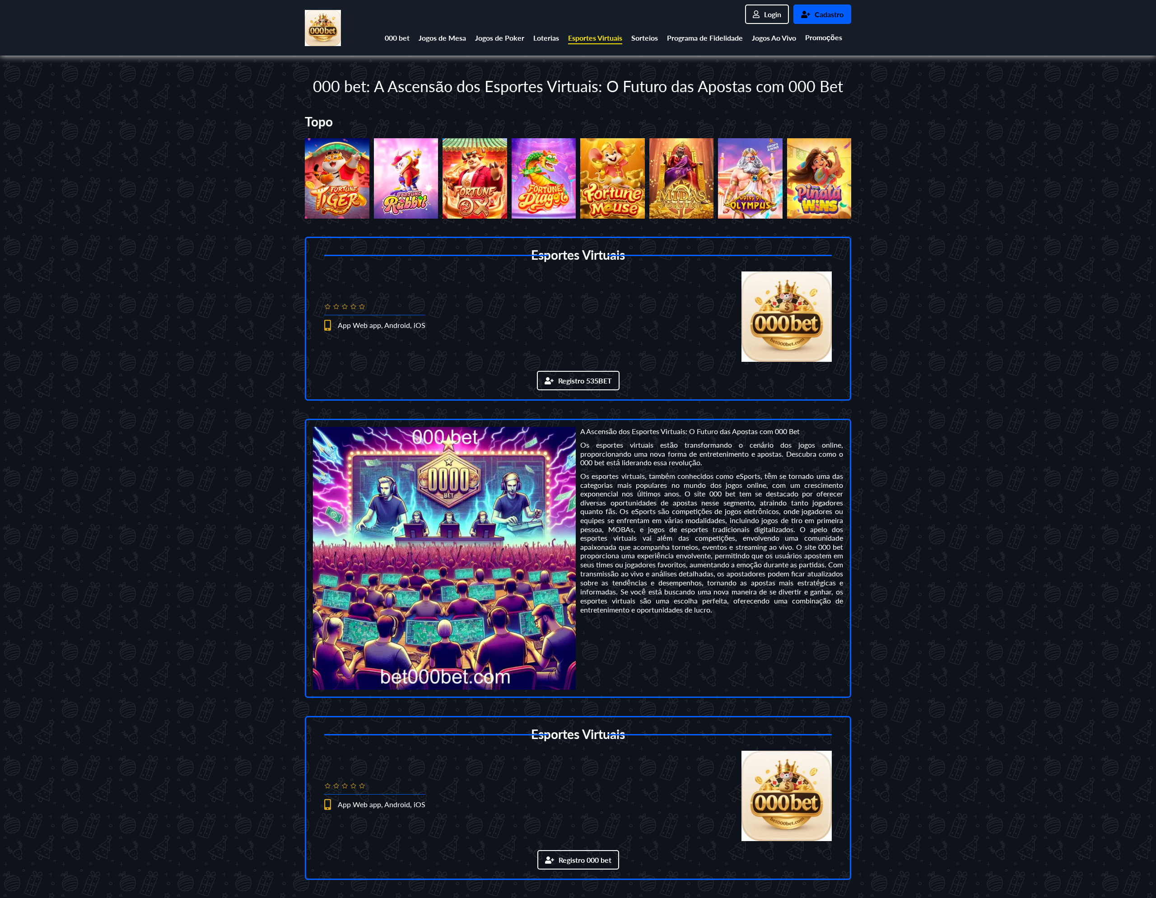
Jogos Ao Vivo (774, 37)
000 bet (397, 37)
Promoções (823, 37)
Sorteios (644, 37)
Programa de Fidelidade (705, 37)
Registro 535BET (585, 380)
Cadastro (829, 14)
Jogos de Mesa (442, 37)
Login (772, 14)
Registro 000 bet (585, 860)
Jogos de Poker (499, 37)
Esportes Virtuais (595, 37)
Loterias (546, 37)
